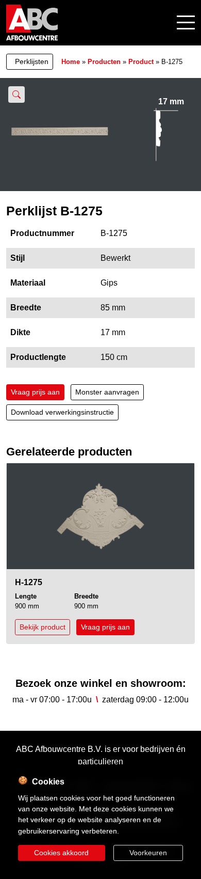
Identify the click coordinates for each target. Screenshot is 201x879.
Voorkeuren (148, 853)
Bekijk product (42, 627)
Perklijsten (31, 61)
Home (70, 62)
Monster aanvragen (107, 392)
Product (141, 62)
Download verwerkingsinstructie (62, 412)
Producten (104, 62)
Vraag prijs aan (35, 392)
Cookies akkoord (61, 853)
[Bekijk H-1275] (100, 516)
